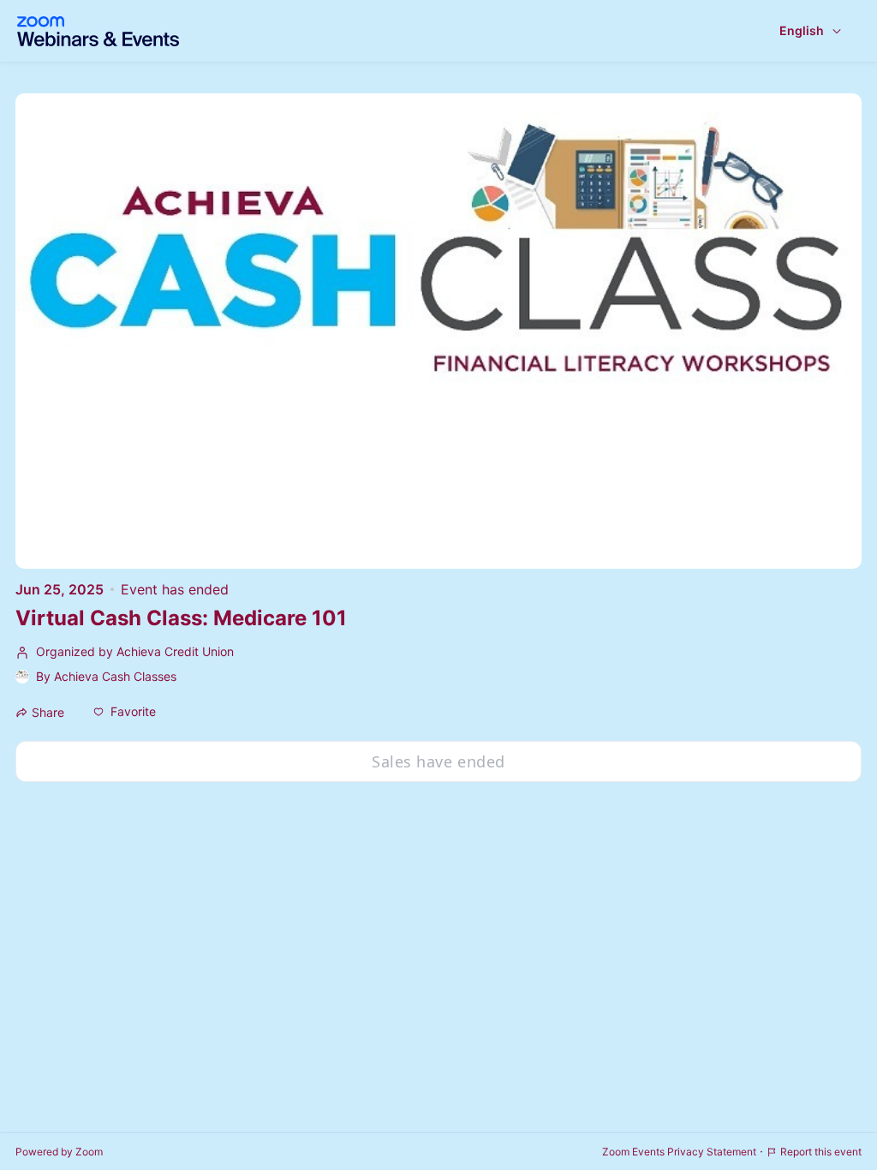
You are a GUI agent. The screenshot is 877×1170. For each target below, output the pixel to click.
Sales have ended (438, 761)
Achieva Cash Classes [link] (115, 676)
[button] (124, 712)
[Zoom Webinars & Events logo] (98, 31)
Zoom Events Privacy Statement (679, 1151)
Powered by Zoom (59, 1151)
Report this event (821, 1151)
